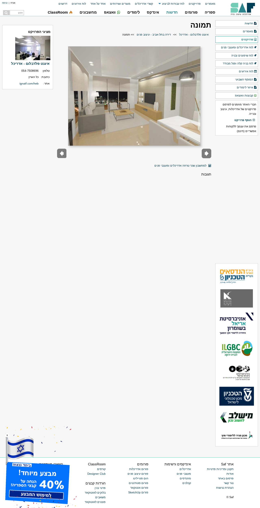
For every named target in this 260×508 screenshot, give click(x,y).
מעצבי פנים (184, 473)
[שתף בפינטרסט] (150, 164)
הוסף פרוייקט (242, 120)
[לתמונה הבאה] (62, 153)
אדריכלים (185, 469)
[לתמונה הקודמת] (206, 153)
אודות (230, 473)
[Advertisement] (236, 199)
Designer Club (96, 473)
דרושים (62, 3)
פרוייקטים (195, 3)
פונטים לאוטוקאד (95, 502)
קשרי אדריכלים (144, 3)
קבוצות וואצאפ (244, 95)
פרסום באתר (226, 478)
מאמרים (210, 3)
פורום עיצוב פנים (138, 473)
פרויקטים (247, 39)
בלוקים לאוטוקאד (95, 492)
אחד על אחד (98, 3)
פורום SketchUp (138, 492)
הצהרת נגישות (225, 487)
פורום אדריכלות (138, 469)
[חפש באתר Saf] (6, 12)
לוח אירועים (79, 3)
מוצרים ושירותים (120, 3)
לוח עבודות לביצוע (173, 3)
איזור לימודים (245, 87)
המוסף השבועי (244, 79)
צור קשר (229, 483)
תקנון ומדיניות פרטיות (220, 469)
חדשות (249, 23)
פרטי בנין (100, 488)
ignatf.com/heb (29, 83)
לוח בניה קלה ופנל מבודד (238, 63)
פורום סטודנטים (138, 483)
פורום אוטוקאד (139, 487)
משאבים (100, 497)
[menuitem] (208, 4)
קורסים (101, 469)
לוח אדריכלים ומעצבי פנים (237, 47)
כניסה (5, 3)
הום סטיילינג (140, 478)
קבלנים (186, 483)
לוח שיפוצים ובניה (242, 55)
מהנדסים (185, 478)
